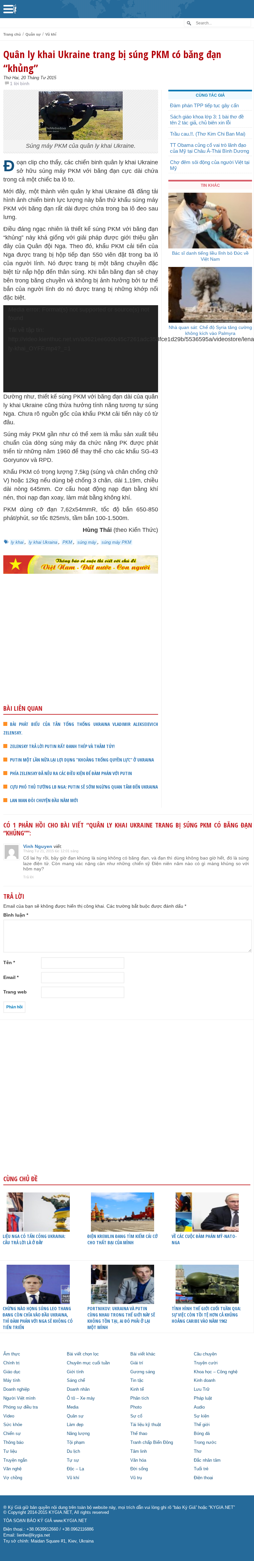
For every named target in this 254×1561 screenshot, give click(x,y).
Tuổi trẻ (201, 1469)
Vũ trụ (136, 1478)
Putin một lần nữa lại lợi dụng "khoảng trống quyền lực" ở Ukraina (82, 760)
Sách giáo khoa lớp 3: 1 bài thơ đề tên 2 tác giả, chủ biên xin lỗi (207, 119)
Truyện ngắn (15, 1460)
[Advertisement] (80, 652)
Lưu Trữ (202, 1389)
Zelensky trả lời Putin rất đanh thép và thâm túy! (62, 746)
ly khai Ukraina (43, 542)
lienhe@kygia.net (33, 1535)
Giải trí (136, 1363)
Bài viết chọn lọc (83, 1354)
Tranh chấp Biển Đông (151, 1442)
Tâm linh (138, 1451)
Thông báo (13, 1442)
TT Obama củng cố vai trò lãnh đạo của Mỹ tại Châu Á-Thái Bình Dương (209, 148)
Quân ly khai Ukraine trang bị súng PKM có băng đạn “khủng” (112, 61)
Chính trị (11, 1363)
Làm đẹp (75, 1424)
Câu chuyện (205, 1354)
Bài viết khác (142, 1354)
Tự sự (73, 1460)
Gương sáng (142, 1372)
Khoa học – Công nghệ (215, 1372)
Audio (199, 1407)
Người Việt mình (19, 1398)
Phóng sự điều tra (20, 1407)
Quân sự (33, 34)
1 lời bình (19, 83)
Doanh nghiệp (16, 1389)
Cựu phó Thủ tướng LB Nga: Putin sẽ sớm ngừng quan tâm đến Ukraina (84, 787)
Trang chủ (12, 34)
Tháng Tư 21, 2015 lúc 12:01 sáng (50, 851)
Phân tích (139, 1398)
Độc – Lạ (75, 1469)
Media (72, 1407)
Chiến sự (12, 1433)
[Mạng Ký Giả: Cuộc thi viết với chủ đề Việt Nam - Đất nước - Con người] (80, 564)
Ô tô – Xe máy (81, 1398)
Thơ (198, 1451)
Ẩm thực (11, 1354)
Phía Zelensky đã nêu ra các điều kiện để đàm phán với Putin (71, 773)
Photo (136, 1407)
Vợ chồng (12, 1478)
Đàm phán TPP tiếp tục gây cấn (204, 105)
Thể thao (138, 1433)
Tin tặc (137, 1380)
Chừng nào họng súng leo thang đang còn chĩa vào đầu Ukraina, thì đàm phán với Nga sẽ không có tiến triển (38, 1317)
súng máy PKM (116, 542)
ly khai (17, 542)
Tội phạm (76, 1442)
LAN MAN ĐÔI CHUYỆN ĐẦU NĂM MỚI (44, 800)
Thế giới (202, 1424)
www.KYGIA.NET (70, 1520)
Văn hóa (138, 1460)
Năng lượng (78, 1433)
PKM (67, 542)
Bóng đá (202, 1433)
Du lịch (73, 1451)
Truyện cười (206, 1363)
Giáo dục (12, 1372)
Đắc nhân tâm (207, 1460)
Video (8, 1416)
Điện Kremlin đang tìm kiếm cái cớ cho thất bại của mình (122, 1239)
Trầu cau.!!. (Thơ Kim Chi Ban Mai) (207, 134)
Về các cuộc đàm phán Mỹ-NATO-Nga (204, 1239)
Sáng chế (76, 1380)
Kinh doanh (204, 1380)
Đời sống (139, 1469)
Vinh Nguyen (37, 846)
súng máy (86, 542)
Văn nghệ (12, 1469)
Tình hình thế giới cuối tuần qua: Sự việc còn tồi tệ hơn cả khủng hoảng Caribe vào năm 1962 (206, 1314)
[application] (80, 348)
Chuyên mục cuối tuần (88, 1363)
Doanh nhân (78, 1389)
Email (11, 977)
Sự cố (136, 1416)
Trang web (15, 991)
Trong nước (205, 1442)
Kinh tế (137, 1389)
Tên (9, 962)
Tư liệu (10, 1451)
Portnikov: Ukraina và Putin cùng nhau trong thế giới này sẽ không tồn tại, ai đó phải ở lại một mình (121, 1317)
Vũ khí (50, 34)
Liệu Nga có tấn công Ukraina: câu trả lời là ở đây (34, 1239)
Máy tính (11, 1380)
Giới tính (75, 1372)
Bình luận (15, 915)
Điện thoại (203, 1478)
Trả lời (28, 877)
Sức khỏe (12, 1424)
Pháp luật (203, 1398)
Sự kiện (201, 1416)
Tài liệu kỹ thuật (145, 1424)
